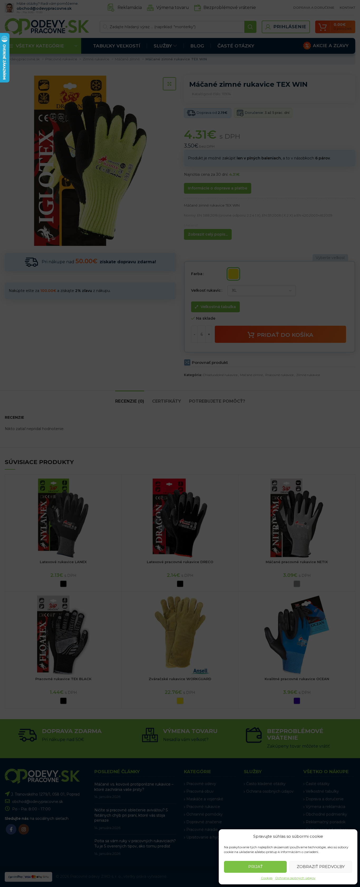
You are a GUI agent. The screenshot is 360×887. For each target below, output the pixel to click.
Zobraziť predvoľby (321, 866)
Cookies (267, 878)
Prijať (255, 866)
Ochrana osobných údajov (295, 878)
